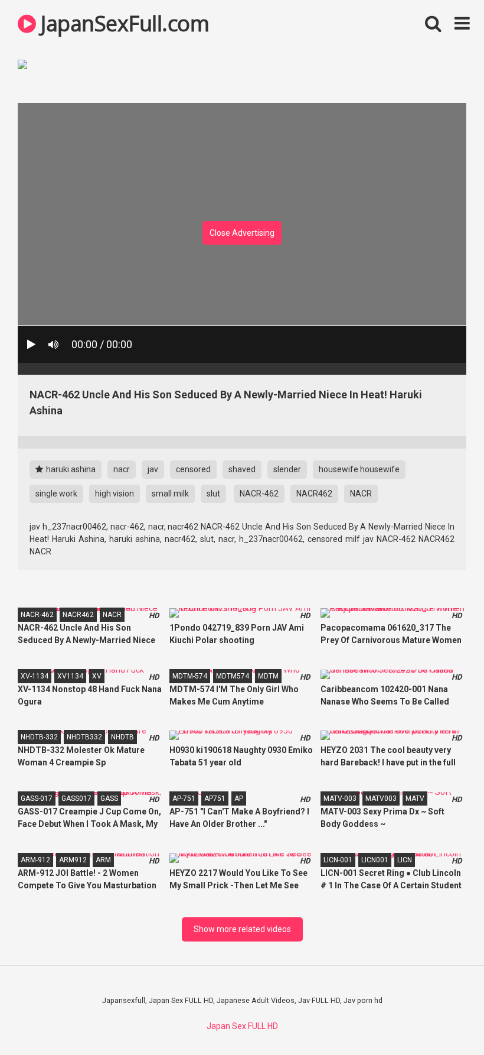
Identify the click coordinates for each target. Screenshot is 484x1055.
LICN (404, 860)
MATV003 (381, 798)
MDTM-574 (189, 676)
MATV (414, 798)
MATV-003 (340, 798)
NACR (361, 493)
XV (97, 676)
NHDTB (122, 737)
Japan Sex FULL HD (242, 1026)
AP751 (214, 798)
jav (153, 469)
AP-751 (183, 798)
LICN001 (374, 860)
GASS (109, 798)
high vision (114, 493)
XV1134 (70, 676)
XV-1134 (34, 676)
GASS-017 (37, 798)
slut (213, 493)
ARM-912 (35, 860)
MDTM (268, 676)
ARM (103, 860)
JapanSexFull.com (122, 23)
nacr (121, 469)
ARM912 (73, 860)
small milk (170, 493)
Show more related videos (242, 929)
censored (193, 469)
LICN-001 (337, 860)
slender (287, 469)
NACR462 (314, 493)
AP (238, 798)
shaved (242, 469)
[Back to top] (444, 1019)
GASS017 (76, 798)
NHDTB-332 (39, 737)
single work (56, 493)
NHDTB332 (84, 737)
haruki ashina (70, 469)
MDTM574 (232, 676)
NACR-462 (259, 493)
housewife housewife (359, 469)
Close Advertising (242, 233)
